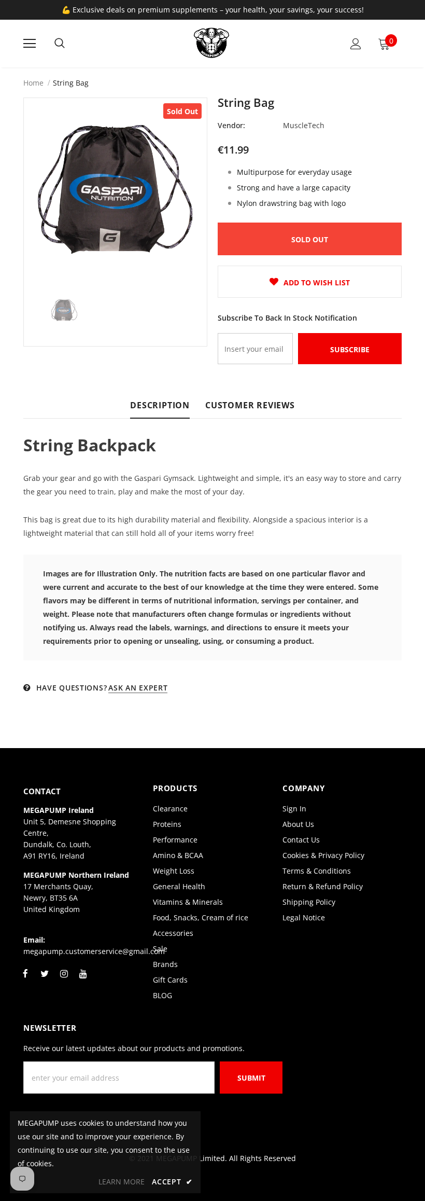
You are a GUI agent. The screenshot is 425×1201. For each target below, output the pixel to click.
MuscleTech (303, 125)
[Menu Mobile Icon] (29, 43)
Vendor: (231, 125)
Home (33, 83)
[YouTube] (83, 979)
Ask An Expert (137, 688)
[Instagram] (63, 979)
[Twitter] (44, 979)
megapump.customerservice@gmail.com (94, 951)
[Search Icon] (59, 43)
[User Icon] (355, 43)
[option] (115, 189)
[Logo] (211, 43)
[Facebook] (25, 979)
